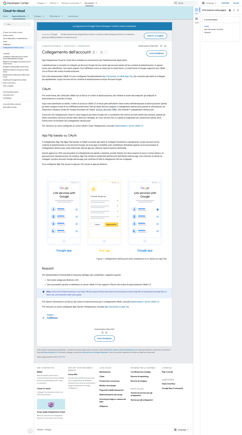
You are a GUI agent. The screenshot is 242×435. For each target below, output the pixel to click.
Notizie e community (70, 3)
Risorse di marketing (139, 376)
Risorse (53, 3)
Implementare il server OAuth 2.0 (128, 126)
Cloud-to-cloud (14, 11)
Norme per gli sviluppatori (142, 400)
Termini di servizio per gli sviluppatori (141, 394)
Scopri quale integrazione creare (51, 412)
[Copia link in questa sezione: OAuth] (53, 89)
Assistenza (73, 16)
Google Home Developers (51, 46)
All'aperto (103, 406)
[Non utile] (165, 46)
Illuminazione (105, 372)
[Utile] (161, 46)
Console (225, 3)
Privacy (48, 430)
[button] (16, 82)
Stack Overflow (168, 384)
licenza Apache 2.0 (51, 352)
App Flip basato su (117, 307)
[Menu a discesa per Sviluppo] (44, 16)
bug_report (229, 10)
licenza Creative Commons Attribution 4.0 (122, 350)
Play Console (167, 372)
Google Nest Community (172, 388)
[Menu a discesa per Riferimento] (63, 16)
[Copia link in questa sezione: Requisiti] (56, 268)
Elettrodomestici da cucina (110, 394)
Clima (101, 376)
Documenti (89, 3)
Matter (40, 372)
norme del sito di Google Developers (94, 352)
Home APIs (72, 374)
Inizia (5, 16)
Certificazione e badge (141, 372)
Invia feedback (157, 53)
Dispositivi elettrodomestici (111, 390)
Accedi (236, 3)
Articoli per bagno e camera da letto (112, 400)
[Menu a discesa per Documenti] (97, 3)
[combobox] (185, 3)
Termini (40, 430)
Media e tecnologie (107, 385)
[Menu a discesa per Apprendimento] (29, 16)
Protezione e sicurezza (109, 381)
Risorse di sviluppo (139, 381)
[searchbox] (17, 24)
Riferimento (55, 16)
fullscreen (233, 10)
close (237, 10)
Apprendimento (19, 16)
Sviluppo (41, 3)
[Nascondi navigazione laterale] (30, 430)
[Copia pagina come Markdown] (101, 52)
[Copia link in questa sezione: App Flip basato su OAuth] (79, 135)
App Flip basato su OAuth (117, 76)
